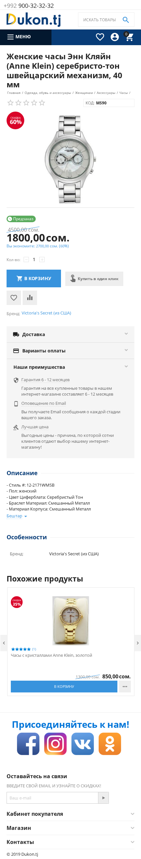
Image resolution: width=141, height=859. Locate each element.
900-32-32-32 (29, 5)
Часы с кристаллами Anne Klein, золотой (51, 655)
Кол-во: (13, 259)
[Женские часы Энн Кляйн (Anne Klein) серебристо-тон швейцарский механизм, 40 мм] (70, 159)
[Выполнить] (103, 797)
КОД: (90, 103)
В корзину (37, 278)
